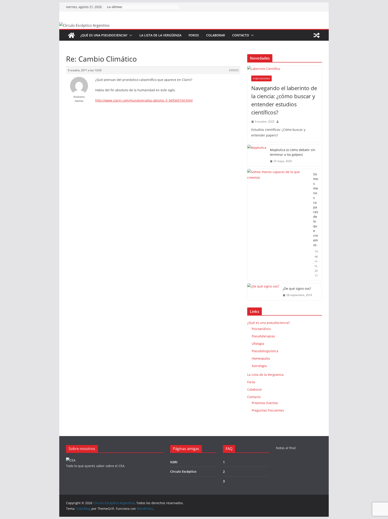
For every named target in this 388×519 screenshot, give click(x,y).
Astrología (259, 366)
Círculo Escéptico (183, 471)
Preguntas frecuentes (268, 410)
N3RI (173, 462)
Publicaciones (261, 78)
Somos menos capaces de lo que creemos (315, 209)
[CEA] (70, 460)
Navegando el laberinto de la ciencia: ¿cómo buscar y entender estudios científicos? (284, 100)
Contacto (240, 35)
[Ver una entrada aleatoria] (316, 35)
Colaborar (215, 35)
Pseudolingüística (265, 351)
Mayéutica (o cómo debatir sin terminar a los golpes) (292, 152)
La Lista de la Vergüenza (160, 35)
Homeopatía (261, 358)
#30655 (234, 70)
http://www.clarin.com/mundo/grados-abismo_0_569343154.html (144, 100)
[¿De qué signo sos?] (263, 291)
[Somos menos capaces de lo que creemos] (278, 225)
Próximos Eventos (265, 403)
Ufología (258, 343)
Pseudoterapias (263, 336)
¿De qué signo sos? (297, 288)
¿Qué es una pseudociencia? (103, 35)
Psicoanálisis (261, 329)
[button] (129, 35)
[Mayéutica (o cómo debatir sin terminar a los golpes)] (256, 155)
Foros (194, 35)
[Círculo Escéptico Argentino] (71, 35)
